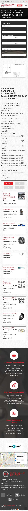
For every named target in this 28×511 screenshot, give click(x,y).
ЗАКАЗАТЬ (19, 5)
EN (23, 1)
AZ (20, 1)
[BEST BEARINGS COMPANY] (8, 5)
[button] (10, 455)
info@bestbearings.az (8, 1)
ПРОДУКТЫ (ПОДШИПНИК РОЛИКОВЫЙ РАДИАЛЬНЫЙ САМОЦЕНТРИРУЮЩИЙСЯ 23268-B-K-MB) (12, 13)
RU (26, 1)
